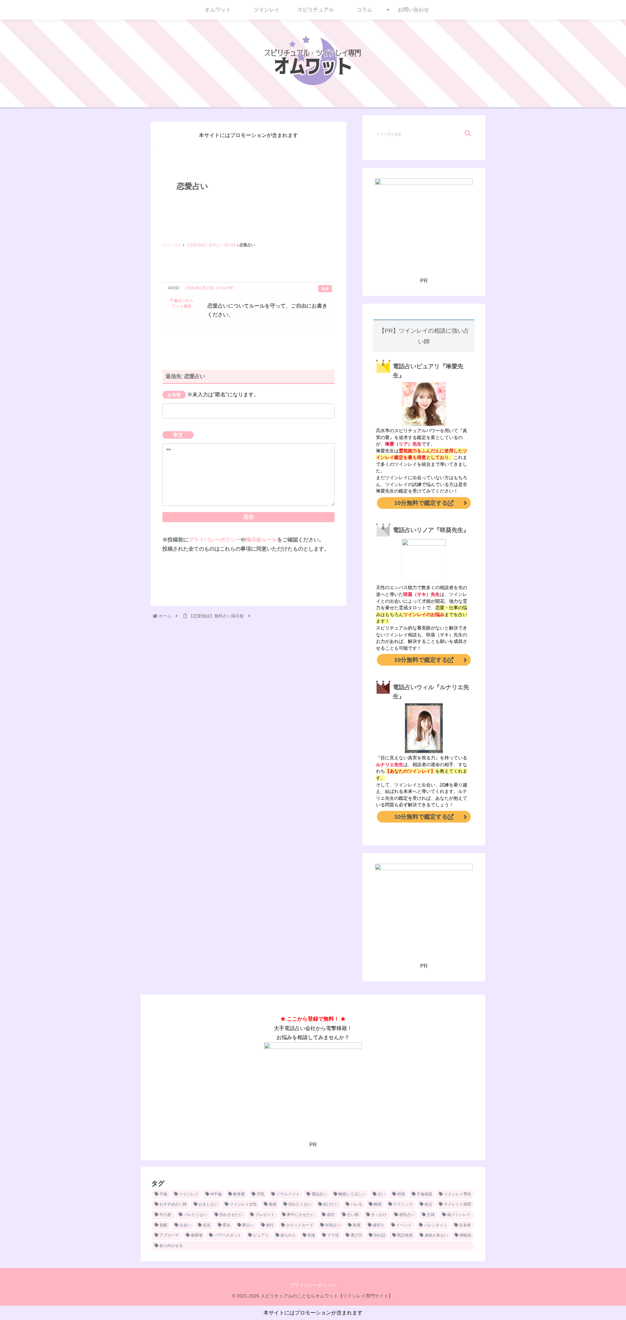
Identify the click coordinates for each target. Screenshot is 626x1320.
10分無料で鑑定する (421, 503)
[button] (468, 133)
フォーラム (172, 245)
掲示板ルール (261, 539)
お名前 (174, 394)
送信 (248, 517)
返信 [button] (325, 289)
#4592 (174, 288)
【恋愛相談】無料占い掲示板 (210, 245)
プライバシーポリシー (214, 539)
